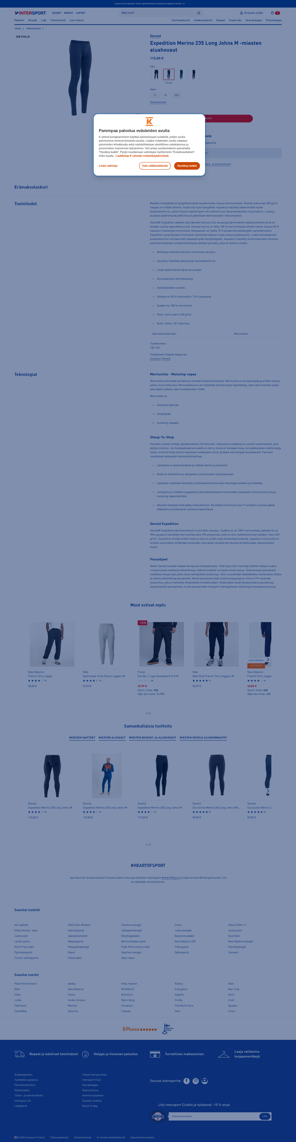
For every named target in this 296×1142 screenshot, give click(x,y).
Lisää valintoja (108, 165)
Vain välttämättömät (155, 165)
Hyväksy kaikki (187, 165)
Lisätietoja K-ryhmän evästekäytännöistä (142, 155)
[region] (149, 145)
